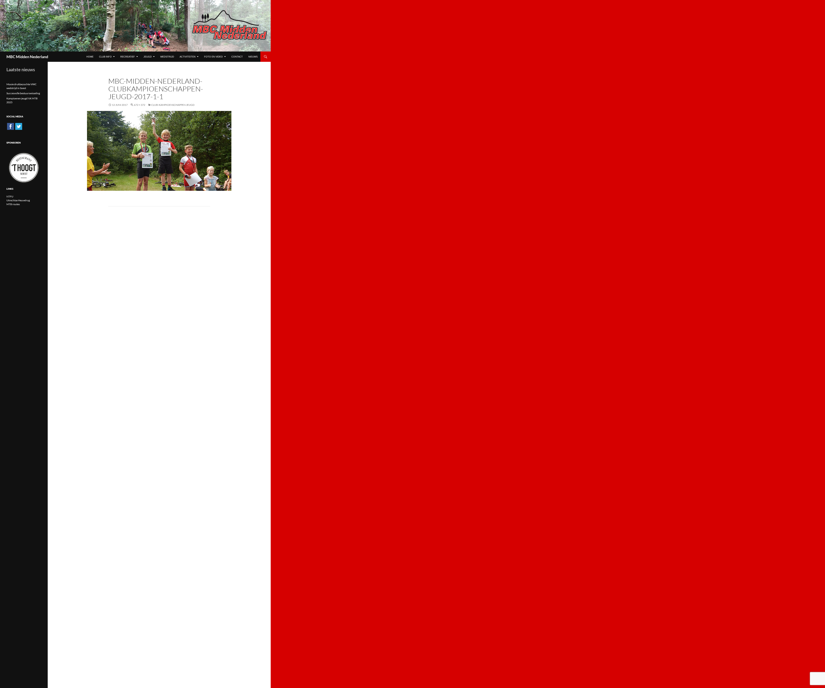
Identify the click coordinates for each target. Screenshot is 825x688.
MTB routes (13, 204)
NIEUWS (253, 56)
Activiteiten (188, 56)
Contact (237, 56)
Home (89, 56)
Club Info (105, 56)
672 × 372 (139, 104)
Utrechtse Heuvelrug (18, 200)
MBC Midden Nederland (27, 56)
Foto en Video (213, 56)
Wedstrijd (167, 56)
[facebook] (10, 126)
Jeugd (148, 56)
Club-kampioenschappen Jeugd (172, 104)
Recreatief (127, 56)
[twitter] (19, 126)
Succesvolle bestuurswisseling (23, 93)
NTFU (9, 196)
